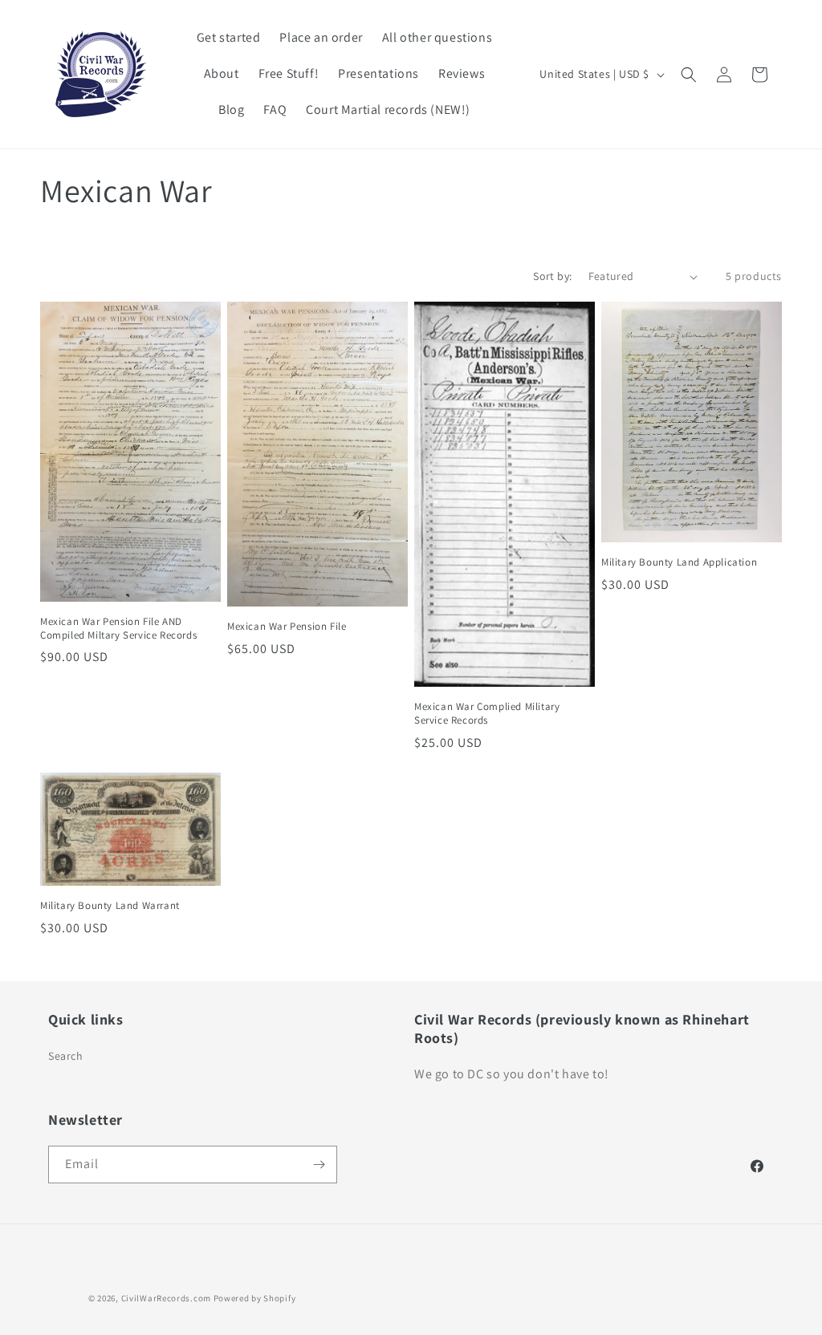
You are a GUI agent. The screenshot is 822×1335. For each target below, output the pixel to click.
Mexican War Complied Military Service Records (487, 713)
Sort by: (552, 276)
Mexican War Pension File (286, 626)
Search (65, 1056)
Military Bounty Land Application (679, 562)
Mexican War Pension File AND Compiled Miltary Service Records (118, 628)
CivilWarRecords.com (167, 1298)
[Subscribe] (318, 1164)
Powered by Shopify (255, 1298)
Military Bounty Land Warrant (110, 905)
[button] (688, 74)
